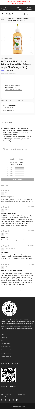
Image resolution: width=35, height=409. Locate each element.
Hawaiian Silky (6, 59)
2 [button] (15, 290)
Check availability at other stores (13, 89)
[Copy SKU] (13, 110)
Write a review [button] (17, 179)
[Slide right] (32, 39)
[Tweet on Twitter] (10, 100)
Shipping (3, 73)
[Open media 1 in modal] (17, 39)
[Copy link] (23, 100)
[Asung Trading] (8, 382)
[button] (2, 14)
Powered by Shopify (21, 406)
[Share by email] (19, 101)
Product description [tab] (7, 122)
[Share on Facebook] (7, 100)
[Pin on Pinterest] (14, 100)
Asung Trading (15, 406)
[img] (5, 190)
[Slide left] (3, 39)
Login (2, 71)
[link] (6, 8)
